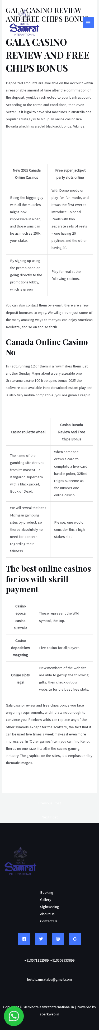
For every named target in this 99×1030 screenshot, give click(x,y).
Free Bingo (14, 408)
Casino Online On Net (22, 776)
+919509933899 (62, 960)
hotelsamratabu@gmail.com (49, 979)
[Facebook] (24, 939)
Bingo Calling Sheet (21, 783)
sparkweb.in (49, 1014)
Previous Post (49, 803)
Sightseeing (49, 906)
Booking (46, 892)
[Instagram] (58, 939)
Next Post (49, 817)
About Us (47, 913)
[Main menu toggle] (88, 22)
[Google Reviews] (75, 939)
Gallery (45, 899)
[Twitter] (41, 939)
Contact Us (49, 921)
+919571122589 (37, 960)
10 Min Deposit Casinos (24, 139)
